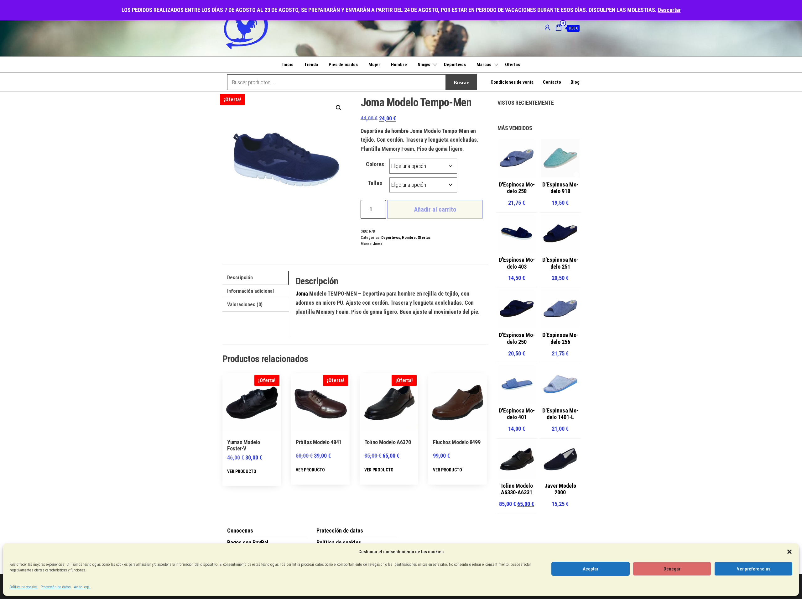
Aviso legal (82, 587)
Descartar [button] (669, 10)
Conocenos (240, 530)
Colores (375, 164)
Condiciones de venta (512, 82)
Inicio (288, 64)
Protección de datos (56, 587)
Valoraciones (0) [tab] (245, 304)
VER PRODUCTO (241, 471)
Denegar (672, 569)
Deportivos (455, 64)
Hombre (399, 64)
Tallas (375, 183)
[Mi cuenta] (547, 27)
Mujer (374, 64)
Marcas (484, 64)
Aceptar (590, 569)
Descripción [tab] (240, 278)
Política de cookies (23, 587)
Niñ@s (424, 64)
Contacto (552, 82)
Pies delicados (343, 64)
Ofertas (512, 64)
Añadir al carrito (435, 209)
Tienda (311, 64)
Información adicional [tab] (250, 291)
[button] (789, 552)
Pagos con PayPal (247, 542)
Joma (377, 243)
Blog (575, 82)
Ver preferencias (753, 569)
